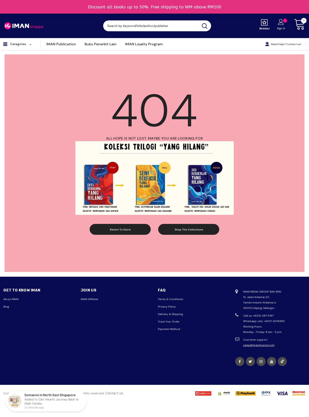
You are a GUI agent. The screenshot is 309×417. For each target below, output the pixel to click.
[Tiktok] (282, 361)
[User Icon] (281, 22)
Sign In (281, 28)
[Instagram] (261, 361)
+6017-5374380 (274, 321)
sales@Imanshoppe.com (259, 345)
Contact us (114, 393)
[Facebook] (239, 361)
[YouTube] (271, 361)
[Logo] (23, 25)
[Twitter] (250, 361)
